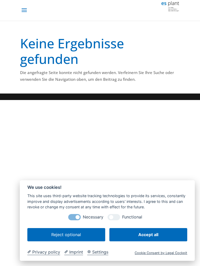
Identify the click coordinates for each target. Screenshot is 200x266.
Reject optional (66, 234)
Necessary (93, 217)
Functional (132, 217)
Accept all (148, 234)
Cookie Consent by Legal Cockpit (161, 253)
